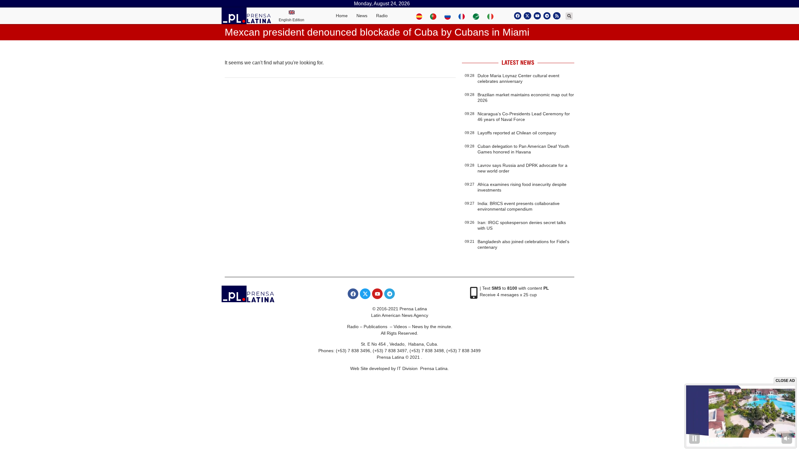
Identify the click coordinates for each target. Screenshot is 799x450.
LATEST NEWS (518, 62)
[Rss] (556, 15)
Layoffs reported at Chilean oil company (517, 132)
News (361, 15)
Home (342, 15)
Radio (382, 15)
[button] (569, 16)
